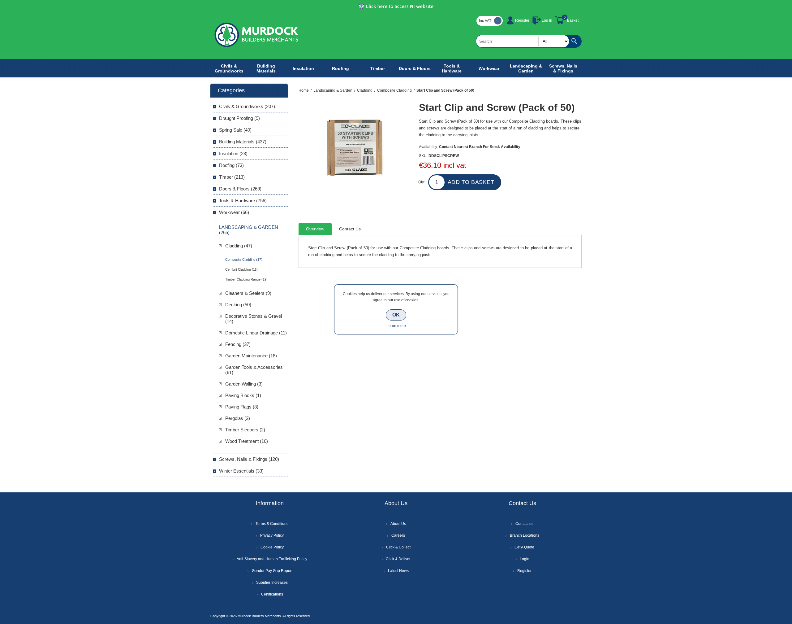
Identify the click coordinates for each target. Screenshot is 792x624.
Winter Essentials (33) (241, 470)
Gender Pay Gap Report (272, 571)
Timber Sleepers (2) (245, 429)
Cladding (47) (238, 245)
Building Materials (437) (242, 141)
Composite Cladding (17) (243, 259)
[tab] (315, 229)
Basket (573, 20)
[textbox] (522, 41)
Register (522, 20)
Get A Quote (524, 547)
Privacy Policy (272, 535)
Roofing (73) (231, 165)
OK (396, 314)
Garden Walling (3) (244, 383)
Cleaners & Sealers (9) (248, 293)
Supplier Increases (272, 582)
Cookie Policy (272, 547)
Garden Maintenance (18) (251, 355)
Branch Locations (524, 535)
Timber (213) (232, 177)
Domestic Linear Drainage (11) (256, 332)
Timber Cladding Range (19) (246, 279)
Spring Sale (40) (235, 130)
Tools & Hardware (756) (243, 200)
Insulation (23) (233, 153)
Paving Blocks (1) (243, 395)
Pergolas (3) (237, 418)
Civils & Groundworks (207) (247, 106)
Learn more (396, 326)
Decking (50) (238, 304)
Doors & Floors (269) (240, 188)
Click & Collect (398, 547)
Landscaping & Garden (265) (248, 230)
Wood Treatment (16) (246, 441)
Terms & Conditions (272, 523)
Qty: (421, 182)
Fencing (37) (238, 344)
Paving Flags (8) (241, 406)
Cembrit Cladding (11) (241, 269)
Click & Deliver (398, 559)
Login (524, 559)
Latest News (398, 571)
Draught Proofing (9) (239, 118)
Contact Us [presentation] (350, 228)
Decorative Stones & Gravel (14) (253, 318)
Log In (547, 20)
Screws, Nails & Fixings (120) (249, 459)
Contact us (524, 523)
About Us (398, 523)
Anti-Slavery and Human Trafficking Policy (272, 559)
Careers (398, 535)
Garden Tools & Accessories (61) (254, 369)
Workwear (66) (234, 212)
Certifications (272, 594)
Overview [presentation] (315, 228)
